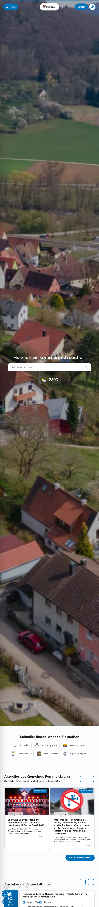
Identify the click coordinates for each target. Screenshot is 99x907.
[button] (83, 779)
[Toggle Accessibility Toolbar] (5, 894)
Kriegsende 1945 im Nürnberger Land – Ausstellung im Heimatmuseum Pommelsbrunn (56, 895)
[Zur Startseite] (49, 6)
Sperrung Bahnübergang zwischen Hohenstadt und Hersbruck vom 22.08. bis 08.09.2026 (26, 822)
